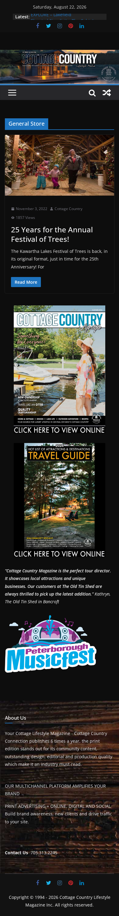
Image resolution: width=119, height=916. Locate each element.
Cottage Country (68, 208)
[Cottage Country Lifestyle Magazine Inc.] (59, 54)
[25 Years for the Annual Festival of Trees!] (59, 165)
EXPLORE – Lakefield (51, 17)
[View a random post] (106, 92)
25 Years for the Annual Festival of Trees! (52, 234)
